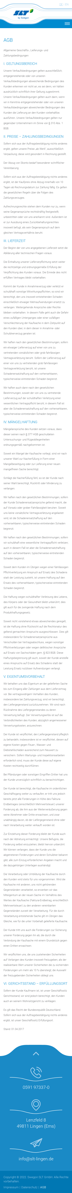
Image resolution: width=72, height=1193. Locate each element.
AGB (43, 1187)
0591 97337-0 (36, 1087)
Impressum (11, 1187)
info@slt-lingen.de (36, 1158)
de (61, 4)
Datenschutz (29, 1187)
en (67, 4)
